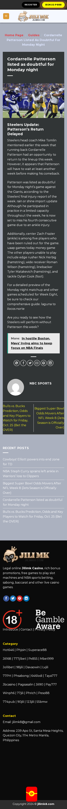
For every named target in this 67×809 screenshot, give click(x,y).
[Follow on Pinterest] (20, 598)
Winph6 (9, 693)
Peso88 (44, 693)
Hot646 (8, 650)
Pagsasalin (25, 684)
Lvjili (45, 667)
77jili (20, 693)
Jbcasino (9, 684)
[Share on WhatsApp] (17, 363)
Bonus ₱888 (53, 4)
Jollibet (8, 667)
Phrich (31, 693)
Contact (26, 629)
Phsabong (21, 676)
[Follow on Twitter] (13, 598)
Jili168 (7, 658)
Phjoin (21, 650)
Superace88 (37, 650)
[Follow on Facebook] (6, 598)
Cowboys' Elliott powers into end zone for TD (31, 462)
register (31, 4)
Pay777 (51, 684)
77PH (7, 676)
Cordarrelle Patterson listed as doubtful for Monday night (33, 502)
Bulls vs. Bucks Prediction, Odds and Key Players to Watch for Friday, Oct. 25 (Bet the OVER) (33, 516)
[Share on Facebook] (23, 363)
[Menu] (6, 16)
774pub (9, 702)
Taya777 (51, 676)
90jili (20, 702)
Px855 (33, 658)
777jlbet (20, 658)
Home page (14, 35)
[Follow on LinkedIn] (26, 598)
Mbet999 (47, 658)
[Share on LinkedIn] (50, 363)
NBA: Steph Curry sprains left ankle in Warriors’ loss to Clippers (30, 474)
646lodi (36, 676)
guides (33, 35)
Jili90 (39, 684)
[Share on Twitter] (30, 363)
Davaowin (32, 667)
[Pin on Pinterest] (44, 363)
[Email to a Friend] (37, 363)
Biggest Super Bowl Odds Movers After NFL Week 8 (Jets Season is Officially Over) (49, 418)
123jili (30, 702)
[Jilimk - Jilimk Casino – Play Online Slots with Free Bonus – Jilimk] (33, 16)
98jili (19, 667)
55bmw (41, 702)
